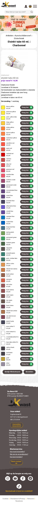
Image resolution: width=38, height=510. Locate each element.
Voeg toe (25, 107)
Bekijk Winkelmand (12, 372)
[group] (19, 63)
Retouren (30, 499)
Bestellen (29, 372)
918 (30, 7)
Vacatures (19, 501)
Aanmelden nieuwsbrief (16, 425)
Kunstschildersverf (23, 35)
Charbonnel (19, 45)
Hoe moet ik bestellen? (17, 452)
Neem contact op (16, 462)
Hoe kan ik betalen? (16, 457)
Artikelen (9, 35)
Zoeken (32, 12)
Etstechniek (19, 38)
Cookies (5, 499)
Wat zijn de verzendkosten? (19, 454)
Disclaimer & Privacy (17, 499)
